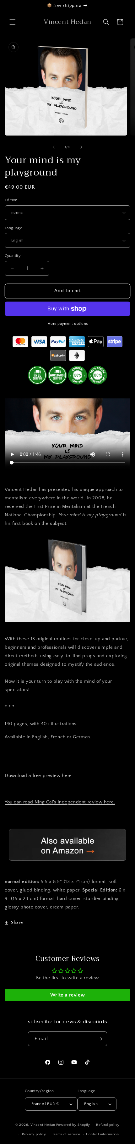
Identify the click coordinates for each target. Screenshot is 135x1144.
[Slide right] (81, 147)
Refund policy (108, 1125)
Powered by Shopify (73, 1124)
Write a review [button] (67, 995)
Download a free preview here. (40, 775)
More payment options (67, 324)
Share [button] (17, 922)
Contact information (102, 1134)
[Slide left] (54, 147)
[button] (12, 22)
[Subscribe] (100, 1038)
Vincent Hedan (42, 1124)
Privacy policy (34, 1134)
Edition (11, 200)
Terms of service (66, 1134)
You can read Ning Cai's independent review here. (60, 802)
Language (13, 228)
